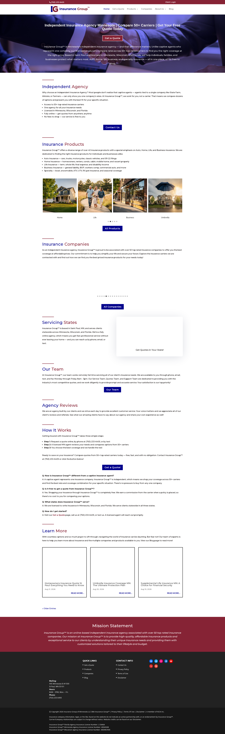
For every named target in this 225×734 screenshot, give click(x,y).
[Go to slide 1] (108, 221)
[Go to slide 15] (127, 296)
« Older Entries (49, 608)
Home (107, 9)
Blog (171, 9)
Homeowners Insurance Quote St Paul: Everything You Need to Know (64, 584)
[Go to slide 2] (110, 221)
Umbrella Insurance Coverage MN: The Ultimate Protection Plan (112, 584)
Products (131, 9)
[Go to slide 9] (114, 296)
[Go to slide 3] (112, 221)
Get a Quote (118, 9)
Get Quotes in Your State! (150, 350)
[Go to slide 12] (121, 296)
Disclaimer (122, 677)
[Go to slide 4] (114, 221)
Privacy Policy (123, 669)
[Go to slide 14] (125, 296)
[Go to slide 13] (123, 296)
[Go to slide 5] (116, 221)
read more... (77, 593)
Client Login (170, 2)
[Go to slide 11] (118, 296)
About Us (159, 9)
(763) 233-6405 (57, 2)
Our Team (112, 389)
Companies (146, 9)
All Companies (112, 306)
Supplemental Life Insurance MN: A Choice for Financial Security (160, 584)
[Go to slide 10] (116, 296)
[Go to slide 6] (108, 296)
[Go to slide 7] (110, 296)
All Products (112, 228)
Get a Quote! (112, 467)
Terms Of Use (129, 712)
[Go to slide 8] (112, 296)
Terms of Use (123, 673)
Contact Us (113, 127)
